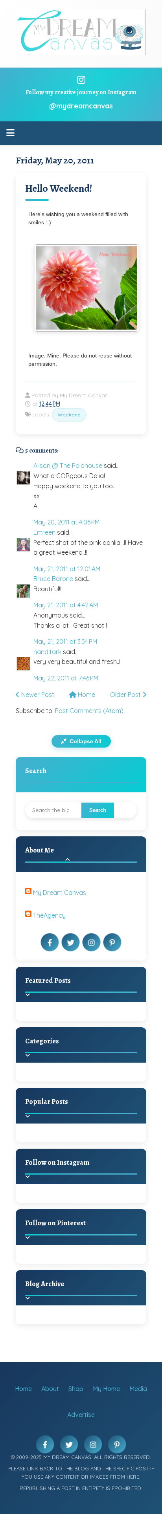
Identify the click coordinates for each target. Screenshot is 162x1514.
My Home (106, 1389)
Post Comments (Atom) (89, 711)
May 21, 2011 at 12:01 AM (66, 569)
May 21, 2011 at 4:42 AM (65, 605)
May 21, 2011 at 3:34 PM (65, 641)
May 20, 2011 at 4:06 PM (66, 522)
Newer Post (37, 694)
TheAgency (49, 915)
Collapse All (84, 741)
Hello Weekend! (58, 188)
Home (85, 694)
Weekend (69, 415)
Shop (75, 1389)
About (50, 1389)
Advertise (81, 1415)
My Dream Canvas (59, 892)
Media (138, 1389)
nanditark (47, 652)
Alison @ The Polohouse (67, 465)
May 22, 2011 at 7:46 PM (65, 678)
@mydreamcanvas (81, 105)
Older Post (126, 694)
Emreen (44, 532)
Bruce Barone (53, 579)
